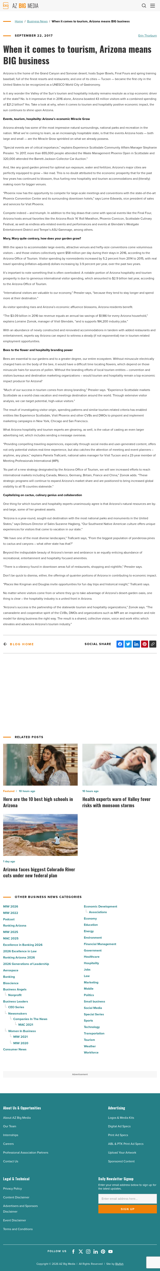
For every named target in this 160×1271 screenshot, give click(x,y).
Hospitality (91, 963)
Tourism (89, 1040)
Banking (9, 976)
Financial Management (100, 944)
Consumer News (15, 1049)
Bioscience (11, 983)
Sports (88, 1020)
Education (91, 924)
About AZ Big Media (17, 1117)
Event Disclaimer (14, 1220)
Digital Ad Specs (119, 1126)
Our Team (9, 1126)
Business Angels (15, 989)
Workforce (91, 1052)
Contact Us (10, 1161)
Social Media (93, 1008)
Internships (10, 1135)
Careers (8, 1144)
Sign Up (128, 1209)
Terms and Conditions (18, 1229)
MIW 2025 (10, 932)
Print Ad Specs (118, 1135)
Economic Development (100, 906)
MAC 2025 (11, 938)
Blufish (119, 1264)
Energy (89, 931)
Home (19, 21)
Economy (90, 918)
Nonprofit (14, 995)
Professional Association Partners (25, 1152)
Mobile (88, 988)
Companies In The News (30, 1019)
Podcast (8, 919)
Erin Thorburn (147, 35)
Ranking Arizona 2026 (19, 957)
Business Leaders (15, 1001)
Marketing (91, 982)
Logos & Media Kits (121, 1117)
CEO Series (16, 1007)
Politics (89, 995)
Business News (37, 21)
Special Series (94, 1014)
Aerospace (10, 970)
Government (92, 950)
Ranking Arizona (14, 925)
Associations (98, 912)
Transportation (94, 1033)
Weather (90, 1046)
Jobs (87, 969)
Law (87, 976)
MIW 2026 (10, 906)
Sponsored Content (121, 1161)
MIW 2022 (10, 913)
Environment (93, 937)
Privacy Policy (12, 1188)
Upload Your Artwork (122, 1152)
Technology (92, 1027)
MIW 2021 (20, 1036)
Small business (94, 1001)
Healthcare (92, 956)
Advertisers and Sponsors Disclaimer (20, 1209)
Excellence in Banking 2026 (23, 945)
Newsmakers (17, 1013)
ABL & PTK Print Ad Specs (125, 1144)
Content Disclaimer (16, 1197)
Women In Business (22, 1031)
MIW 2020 (20, 1043)
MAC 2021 (25, 1024)
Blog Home (22, 644)
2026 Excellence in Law (19, 951)
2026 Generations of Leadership (26, 964)
